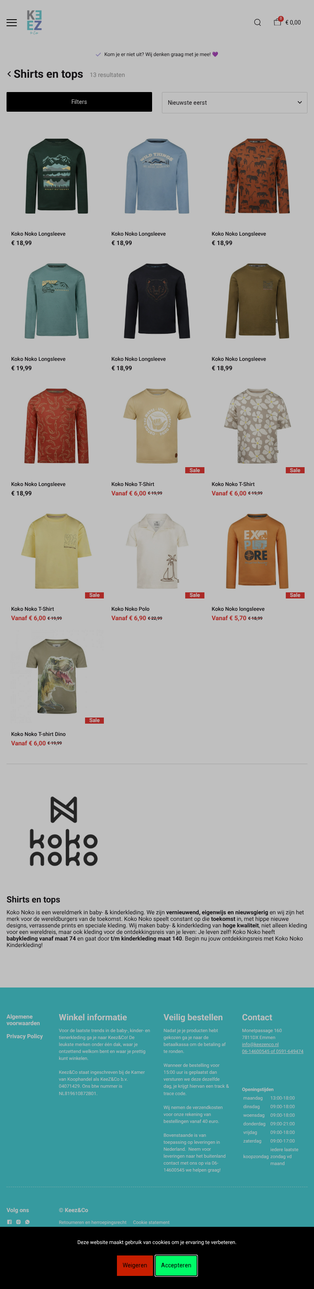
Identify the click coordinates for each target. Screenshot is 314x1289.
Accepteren (176, 1265)
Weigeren (135, 1265)
